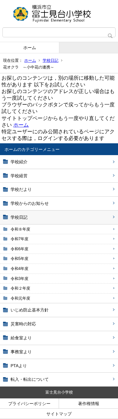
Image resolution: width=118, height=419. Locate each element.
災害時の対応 (23, 323)
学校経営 (19, 175)
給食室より (21, 337)
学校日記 (50, 60)
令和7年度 (19, 239)
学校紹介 (19, 161)
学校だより (21, 189)
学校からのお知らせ (30, 203)
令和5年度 (19, 258)
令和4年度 (19, 268)
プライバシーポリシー (29, 403)
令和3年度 (19, 278)
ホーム (29, 47)
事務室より (21, 351)
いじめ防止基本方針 (30, 310)
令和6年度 (19, 249)
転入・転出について (30, 379)
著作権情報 (88, 403)
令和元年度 (20, 298)
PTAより (19, 365)
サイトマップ (59, 413)
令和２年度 (20, 288)
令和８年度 (20, 229)
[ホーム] (59, 14)
